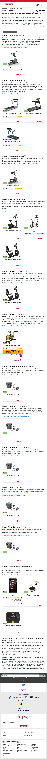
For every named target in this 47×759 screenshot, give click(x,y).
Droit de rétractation (28, 735)
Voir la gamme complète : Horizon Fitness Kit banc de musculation (16, 455)
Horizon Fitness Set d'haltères (12, 487)
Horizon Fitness (19, 8)
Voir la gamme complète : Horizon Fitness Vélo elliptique (14, 47)
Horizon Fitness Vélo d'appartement (14, 199)
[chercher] (40, 4)
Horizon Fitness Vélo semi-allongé (13, 271)
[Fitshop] (9, 4)
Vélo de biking (34, 745)
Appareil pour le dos (7, 751)
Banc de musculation (21, 745)
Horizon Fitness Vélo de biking (12, 314)
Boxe (18, 747)
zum (9, 722)
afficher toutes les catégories (9, 32)
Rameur (4, 744)
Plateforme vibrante (7, 753)
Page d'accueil (4, 8)
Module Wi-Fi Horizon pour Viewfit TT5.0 (12, 626)
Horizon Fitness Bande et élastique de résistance (18, 366)
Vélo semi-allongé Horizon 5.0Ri (13, 259)
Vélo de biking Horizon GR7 (13, 345)
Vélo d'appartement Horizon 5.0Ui (13, 230)
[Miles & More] (23, 709)
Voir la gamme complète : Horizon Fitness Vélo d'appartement (15, 211)
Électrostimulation (34, 751)
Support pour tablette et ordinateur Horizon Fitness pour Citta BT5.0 (34, 594)
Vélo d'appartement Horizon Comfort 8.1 (34, 230)
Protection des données (28, 732)
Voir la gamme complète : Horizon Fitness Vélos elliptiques (15, 166)
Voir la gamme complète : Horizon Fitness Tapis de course (14, 93)
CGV (4, 732)
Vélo (4, 748)
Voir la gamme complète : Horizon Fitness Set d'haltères (14, 495)
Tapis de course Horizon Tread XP (34, 113)
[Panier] (44, 4)
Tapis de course (34, 742)
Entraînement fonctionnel (22, 750)
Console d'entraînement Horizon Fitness (13, 594)
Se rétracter (23, 726)
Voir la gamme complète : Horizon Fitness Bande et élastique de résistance (18, 374)
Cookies (4, 733)
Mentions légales (27, 733)
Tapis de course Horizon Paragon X (13, 113)
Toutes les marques (12, 8)
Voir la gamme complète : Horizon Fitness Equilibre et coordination (16, 535)
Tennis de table (6, 745)
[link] (23, 681)
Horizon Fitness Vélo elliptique (12, 36)
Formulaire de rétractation (8, 736)
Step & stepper (34, 748)
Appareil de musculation (21, 744)
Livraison (4, 735)
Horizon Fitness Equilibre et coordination (15, 527)
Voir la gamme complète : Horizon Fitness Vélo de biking (14, 325)
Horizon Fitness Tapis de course (12, 80)
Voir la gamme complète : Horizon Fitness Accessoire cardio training (17, 574)
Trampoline (33, 744)
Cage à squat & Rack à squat (8, 750)
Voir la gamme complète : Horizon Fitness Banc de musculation (16, 416)
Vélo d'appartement (21, 742)
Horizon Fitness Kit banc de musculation (15, 447)
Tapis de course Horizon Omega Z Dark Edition (13, 142)
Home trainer (19, 748)
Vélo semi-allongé (34, 747)
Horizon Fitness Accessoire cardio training (16, 567)
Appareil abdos (34, 750)
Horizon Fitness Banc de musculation (14, 406)
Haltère (4, 747)
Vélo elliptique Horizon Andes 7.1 (13, 67)
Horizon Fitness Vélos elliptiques (13, 156)
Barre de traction (20, 751)
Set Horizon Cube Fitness (13, 394)
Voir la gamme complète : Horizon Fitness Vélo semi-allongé (15, 282)
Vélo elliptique (6, 742)
